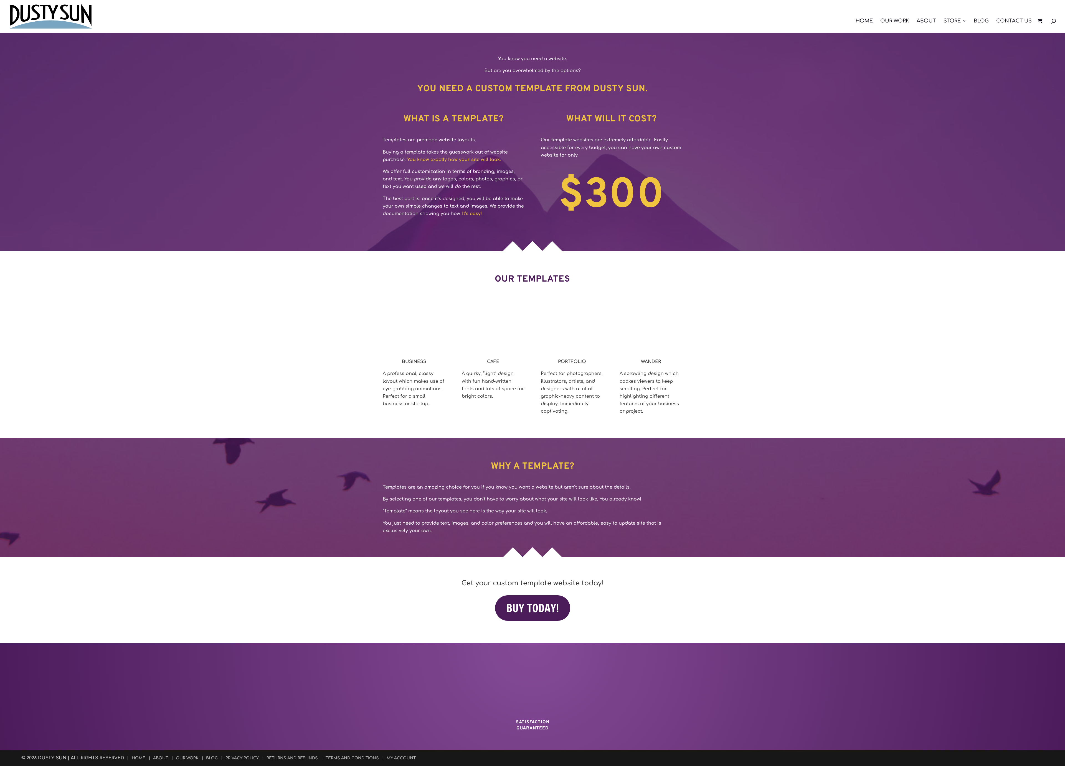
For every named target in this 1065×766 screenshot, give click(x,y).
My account (401, 758)
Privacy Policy (242, 758)
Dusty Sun (52, 757)
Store (952, 21)
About (926, 21)
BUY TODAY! (532, 608)
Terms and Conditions (352, 758)
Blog (981, 21)
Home (864, 21)
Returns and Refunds (292, 758)
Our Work (894, 21)
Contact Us (1014, 21)
